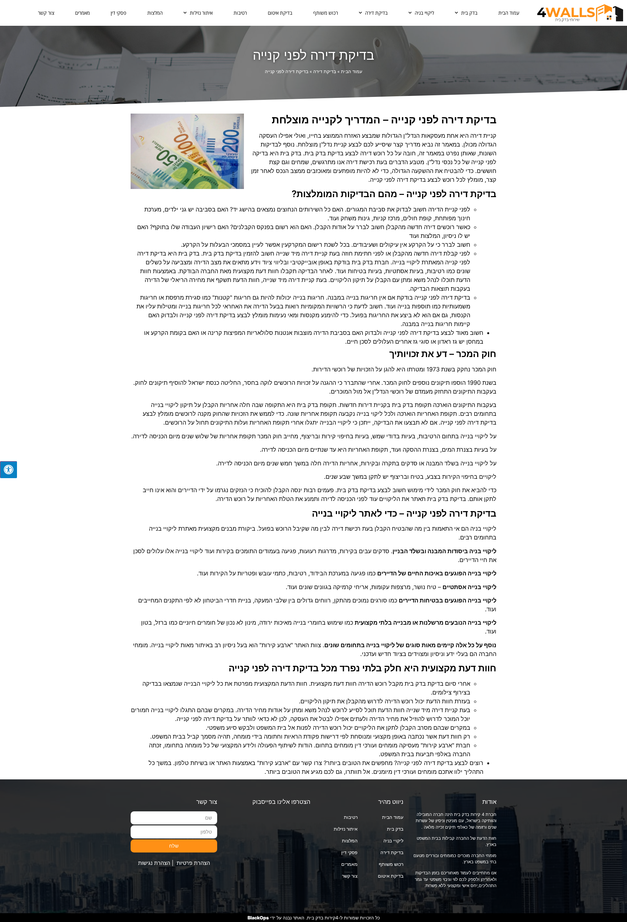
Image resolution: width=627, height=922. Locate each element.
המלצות (155, 12)
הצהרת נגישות (154, 863)
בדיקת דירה (376, 12)
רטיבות (240, 12)
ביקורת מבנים (238, 528)
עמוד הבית (508, 12)
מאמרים (82, 12)
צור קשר (46, 12)
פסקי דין (118, 12)
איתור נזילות (201, 12)
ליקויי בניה (424, 12)
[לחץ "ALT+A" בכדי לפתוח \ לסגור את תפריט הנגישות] (8, 469)
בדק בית (469, 12)
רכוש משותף (325, 12)
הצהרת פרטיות (193, 863)
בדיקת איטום (280, 12)
